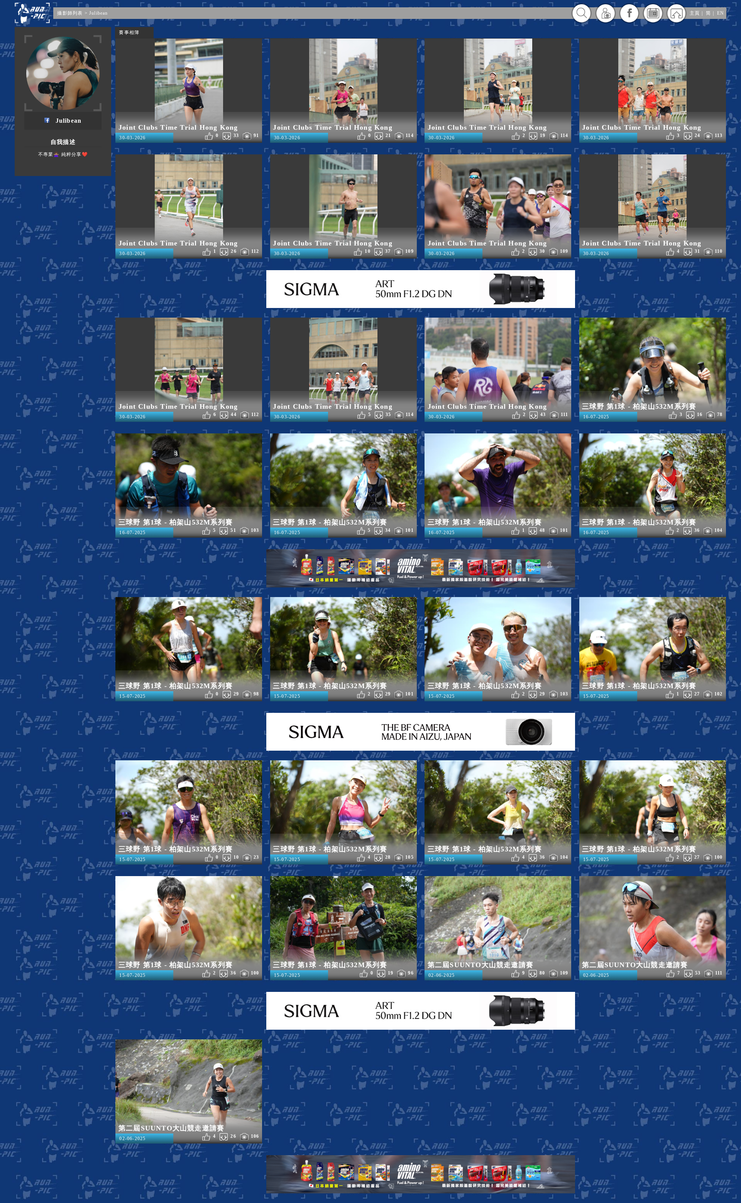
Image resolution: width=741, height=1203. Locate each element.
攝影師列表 (70, 13)
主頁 (695, 13)
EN (720, 13)
